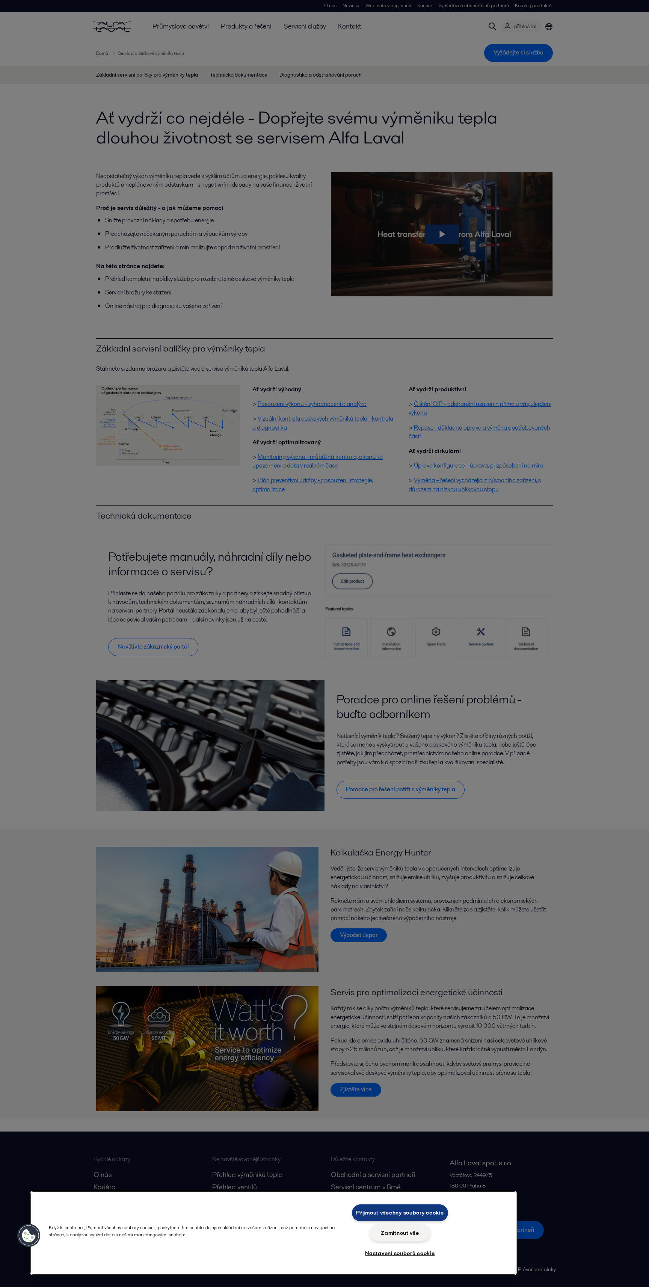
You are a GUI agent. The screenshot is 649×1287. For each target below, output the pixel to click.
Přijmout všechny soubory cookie (400, 1212)
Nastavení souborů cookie (400, 1253)
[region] (273, 1233)
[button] (29, 1236)
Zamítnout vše (400, 1233)
